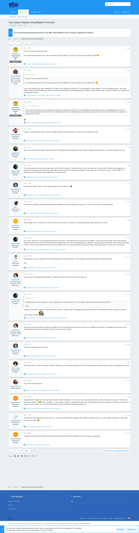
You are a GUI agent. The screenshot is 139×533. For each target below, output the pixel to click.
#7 (129, 183)
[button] (42, 12)
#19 (128, 415)
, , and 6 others (41, 231)
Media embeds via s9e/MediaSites (80, 523)
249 (21, 43)
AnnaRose (15, 225)
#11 (129, 256)
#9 (129, 220)
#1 (129, 48)
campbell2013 (15, 420)
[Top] (126, 518)
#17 (128, 381)
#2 (129, 70)
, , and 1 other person (43, 390)
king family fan (15, 386)
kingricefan (16, 280)
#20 (128, 433)
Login (72, 501)
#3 (129, 102)
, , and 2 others (43, 122)
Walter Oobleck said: (31, 106)
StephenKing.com (14, 501)
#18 (128, 397)
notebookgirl (15, 171)
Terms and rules (93, 518)
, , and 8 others (41, 338)
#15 (128, 344)
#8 (129, 202)
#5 (129, 147)
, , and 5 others (41, 64)
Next (26, 43)
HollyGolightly (16, 135)
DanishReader (15, 402)
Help (110, 518)
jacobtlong (15, 153)
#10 (128, 238)
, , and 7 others (45, 249)
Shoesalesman (15, 189)
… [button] (17, 43)
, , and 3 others (43, 95)
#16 (128, 362)
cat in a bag (15, 368)
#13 (128, 294)
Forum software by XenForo (26, 523)
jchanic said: (29, 298)
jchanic (15, 261)
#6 (129, 165)
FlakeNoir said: (30, 74)
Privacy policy (104, 518)
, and (38, 445)
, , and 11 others (42, 140)
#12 (128, 274)
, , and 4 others (41, 267)
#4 (129, 129)
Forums (10, 505)
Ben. (15, 207)
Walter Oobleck (15, 76)
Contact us (12, 509)
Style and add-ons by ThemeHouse (56, 523)
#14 (128, 324)
